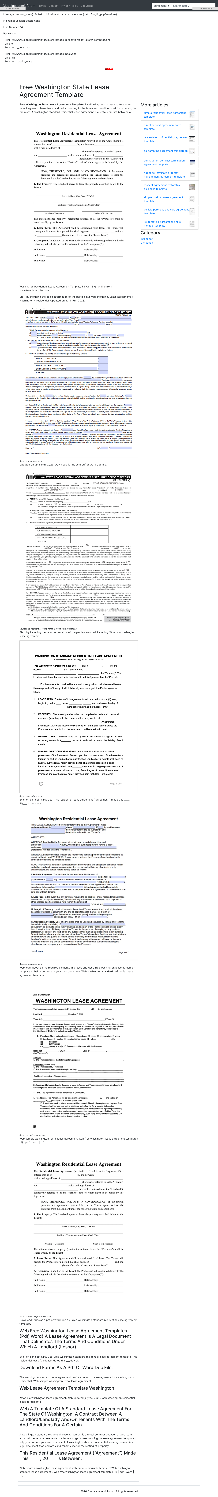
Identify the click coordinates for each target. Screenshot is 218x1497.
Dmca (42, 5)
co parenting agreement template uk (166, 150)
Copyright (87, 5)
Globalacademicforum (19, 6)
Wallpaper (147, 238)
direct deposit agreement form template (162, 126)
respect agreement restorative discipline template (162, 186)
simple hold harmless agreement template (163, 199)
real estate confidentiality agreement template (166, 139)
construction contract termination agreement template (164, 162)
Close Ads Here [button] (12, 8)
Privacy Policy (69, 5)
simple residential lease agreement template (165, 114)
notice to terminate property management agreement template (164, 174)
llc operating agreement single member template (162, 223)
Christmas (147, 242)
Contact (53, 5)
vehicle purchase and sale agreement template (166, 211)
